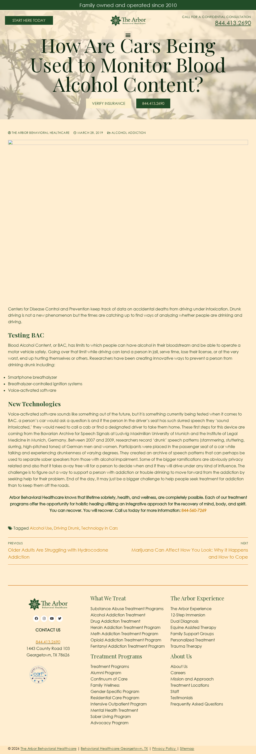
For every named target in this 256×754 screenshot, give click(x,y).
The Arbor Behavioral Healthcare (40, 133)
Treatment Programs (109, 666)
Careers (178, 672)
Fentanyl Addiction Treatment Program (127, 646)
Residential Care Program (114, 697)
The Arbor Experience (191, 608)
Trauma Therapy (186, 646)
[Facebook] (36, 618)
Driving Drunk (66, 528)
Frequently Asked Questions (196, 703)
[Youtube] (51, 618)
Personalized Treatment (192, 639)
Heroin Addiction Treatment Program (125, 627)
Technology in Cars (99, 528)
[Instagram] (44, 618)
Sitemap (187, 748)
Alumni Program (105, 672)
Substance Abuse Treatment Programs (127, 608)
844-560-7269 (194, 510)
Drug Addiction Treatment (115, 621)
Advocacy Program (109, 722)
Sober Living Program (110, 716)
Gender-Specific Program (114, 691)
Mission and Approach (192, 678)
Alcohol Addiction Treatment (117, 614)
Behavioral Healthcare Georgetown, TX (114, 748)
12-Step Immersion (187, 614)
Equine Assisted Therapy (193, 627)
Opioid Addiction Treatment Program (125, 639)
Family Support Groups (192, 633)
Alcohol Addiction (128, 133)
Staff (174, 691)
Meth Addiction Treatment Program (124, 633)
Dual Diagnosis (184, 621)
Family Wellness (105, 685)
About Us (179, 666)
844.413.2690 (233, 22)
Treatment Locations (189, 685)
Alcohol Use (41, 528)
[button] (128, 35)
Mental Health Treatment (114, 710)
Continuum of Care (109, 678)
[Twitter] (59, 618)
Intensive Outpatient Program (118, 703)
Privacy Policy (164, 748)
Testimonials (181, 697)
